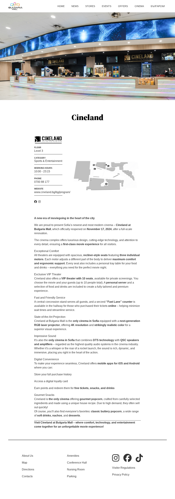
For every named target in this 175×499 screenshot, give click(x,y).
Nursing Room (76, 469)
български (158, 6)
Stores (90, 6)
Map (24, 462)
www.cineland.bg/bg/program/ (52, 192)
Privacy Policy (120, 474)
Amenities (73, 455)
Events (106, 6)
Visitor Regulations (123, 467)
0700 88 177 (41, 181)
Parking (71, 476)
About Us (27, 455)
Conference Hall (77, 462)
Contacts (27, 476)
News (74, 6)
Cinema (139, 6)
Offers (123, 6)
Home (61, 6)
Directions (28, 469)
